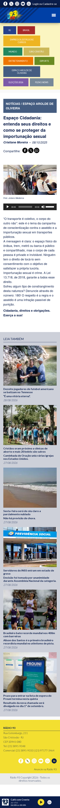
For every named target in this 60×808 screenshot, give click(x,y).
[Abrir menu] (54, 15)
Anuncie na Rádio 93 (45, 769)
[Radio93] (13, 15)
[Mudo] (43, 207)
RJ (10, 30)
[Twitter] (11, 4)
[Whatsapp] (29, 4)
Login (35, 3)
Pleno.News (41, 82)
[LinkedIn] (54, 760)
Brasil (26, 30)
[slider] (50, 207)
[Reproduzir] (7, 207)
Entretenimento (18, 61)
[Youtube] (23, 4)
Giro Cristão (36, 51)
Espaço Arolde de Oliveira (22, 71)
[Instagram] (17, 4)
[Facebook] (5, 4)
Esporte (44, 61)
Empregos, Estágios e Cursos (22, 41)
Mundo (13, 51)
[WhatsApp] (36, 151)
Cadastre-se (50, 3)
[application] (30, 207)
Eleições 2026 (16, 82)
